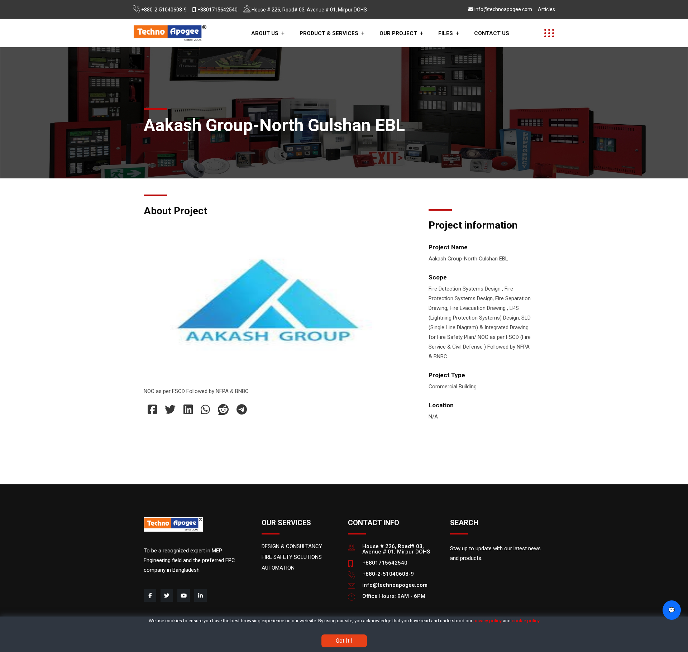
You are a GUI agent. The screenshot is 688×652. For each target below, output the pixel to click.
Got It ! (344, 640)
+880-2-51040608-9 (164, 10)
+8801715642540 (217, 10)
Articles (546, 9)
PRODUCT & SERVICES (329, 33)
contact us (491, 33)
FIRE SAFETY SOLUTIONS (292, 557)
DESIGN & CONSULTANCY (292, 546)
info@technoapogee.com (503, 9)
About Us (264, 33)
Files (445, 33)
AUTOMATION (278, 568)
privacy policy (487, 620)
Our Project (398, 33)
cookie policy (526, 620)
